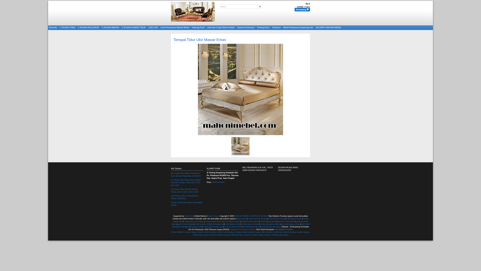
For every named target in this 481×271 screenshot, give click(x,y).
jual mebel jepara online (290, 224)
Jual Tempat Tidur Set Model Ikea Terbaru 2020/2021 (184, 197)
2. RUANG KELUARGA (88, 27)
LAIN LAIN (153, 27)
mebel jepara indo (201, 224)
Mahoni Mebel (218, 182)
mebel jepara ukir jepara (271, 227)
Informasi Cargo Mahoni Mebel (221, 27)
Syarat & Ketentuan (246, 27)
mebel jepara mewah (250, 224)
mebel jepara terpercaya (213, 227)
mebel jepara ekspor (213, 221)
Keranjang (301, 9)
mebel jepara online (232, 224)
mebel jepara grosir (268, 221)
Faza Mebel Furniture (283, 229)
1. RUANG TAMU (67, 27)
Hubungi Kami (198, 27)
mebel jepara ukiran (252, 227)
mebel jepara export (232, 221)
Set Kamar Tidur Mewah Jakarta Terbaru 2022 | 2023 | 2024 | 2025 (184, 190)
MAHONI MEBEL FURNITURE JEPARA (251, 216)
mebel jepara (241, 219)
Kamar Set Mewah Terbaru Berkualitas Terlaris (187, 203)
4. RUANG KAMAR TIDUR (134, 27)
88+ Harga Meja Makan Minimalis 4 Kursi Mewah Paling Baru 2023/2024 (186, 174)
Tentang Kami (263, 27)
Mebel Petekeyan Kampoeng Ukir (298, 27)
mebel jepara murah (276, 219)
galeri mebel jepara (185, 224)
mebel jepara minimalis (257, 219)
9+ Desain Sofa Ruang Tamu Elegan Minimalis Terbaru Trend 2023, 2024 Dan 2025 (186, 182)
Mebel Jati (189, 216)
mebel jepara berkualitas (194, 221)
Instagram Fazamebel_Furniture (243, 229)
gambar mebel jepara (286, 221)
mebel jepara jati (217, 224)
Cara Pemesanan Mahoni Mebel (174, 27)
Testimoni (276, 27)
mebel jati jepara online (269, 224)
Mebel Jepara (213, 216)
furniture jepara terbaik (233, 227)
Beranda (53, 27)
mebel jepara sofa (194, 227)
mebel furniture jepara (250, 221)
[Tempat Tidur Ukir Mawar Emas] (240, 89)
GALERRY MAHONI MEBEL (328, 27)
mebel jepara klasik (294, 219)
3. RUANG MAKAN (110, 27)
